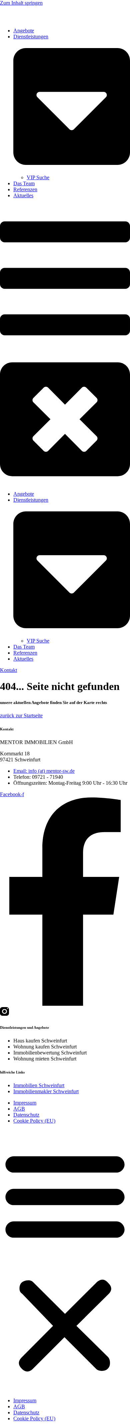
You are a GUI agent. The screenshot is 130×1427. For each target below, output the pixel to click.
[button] (65, 345)
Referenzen (25, 189)
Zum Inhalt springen (21, 3)
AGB (19, 1109)
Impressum (24, 1103)
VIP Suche (38, 177)
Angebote (23, 30)
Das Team (24, 183)
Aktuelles (23, 195)
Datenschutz (26, 1115)
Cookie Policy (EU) (34, 1121)
